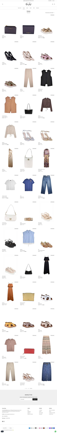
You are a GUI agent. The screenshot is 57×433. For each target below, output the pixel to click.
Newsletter (40, 414)
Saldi (24, 0)
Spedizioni (29, 412)
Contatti (40, 411)
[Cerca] (2, 4)
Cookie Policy (51, 414)
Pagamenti (29, 411)
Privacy (50, 411)
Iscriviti (35, 399)
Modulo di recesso (30, 414)
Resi (28, 410)
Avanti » (31, 388)
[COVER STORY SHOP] (28, 4)
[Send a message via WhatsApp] (55, 431)
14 (28, 388)
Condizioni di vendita (52, 412)
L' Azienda (40, 410)
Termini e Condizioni (52, 410)
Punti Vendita (41, 412)
